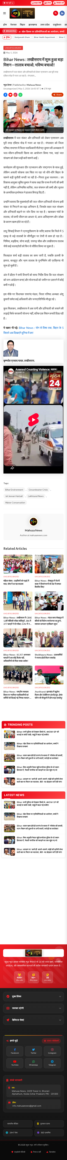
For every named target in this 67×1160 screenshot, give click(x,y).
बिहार (22, 24)
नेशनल (13, 24)
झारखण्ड (33, 24)
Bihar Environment (14, 489)
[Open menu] (4, 13)
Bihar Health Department (44, 37)
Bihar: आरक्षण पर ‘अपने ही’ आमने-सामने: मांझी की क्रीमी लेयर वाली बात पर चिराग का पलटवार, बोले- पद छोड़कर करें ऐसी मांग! (40, 780)
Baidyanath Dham (22, 37)
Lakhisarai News (36, 496)
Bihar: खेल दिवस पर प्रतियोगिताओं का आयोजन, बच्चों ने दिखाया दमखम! (37, 745)
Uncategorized (13, 48)
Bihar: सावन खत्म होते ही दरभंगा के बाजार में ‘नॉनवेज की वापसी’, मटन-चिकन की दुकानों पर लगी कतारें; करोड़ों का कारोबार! (40, 756)
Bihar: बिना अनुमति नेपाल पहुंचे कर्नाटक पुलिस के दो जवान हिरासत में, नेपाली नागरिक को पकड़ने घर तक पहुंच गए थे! (38, 768)
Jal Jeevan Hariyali (14, 496)
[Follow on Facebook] (5, 95)
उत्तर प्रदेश (45, 24)
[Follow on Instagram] (15, 95)
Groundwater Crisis (38, 489)
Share (59, 94)
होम (5, 24)
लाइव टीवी (37, 3)
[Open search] (55, 13)
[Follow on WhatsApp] (20, 95)
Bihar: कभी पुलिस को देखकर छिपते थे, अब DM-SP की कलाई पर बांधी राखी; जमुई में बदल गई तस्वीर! (38, 733)
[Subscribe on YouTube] (10, 95)
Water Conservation (15, 502)
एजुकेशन (57, 24)
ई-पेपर (48, 3)
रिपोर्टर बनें (60, 3)
